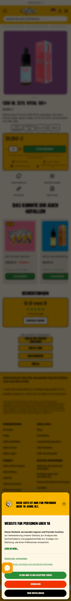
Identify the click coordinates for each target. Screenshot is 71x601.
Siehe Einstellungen (35, 593)
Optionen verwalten (15, 558)
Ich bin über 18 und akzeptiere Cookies (35, 575)
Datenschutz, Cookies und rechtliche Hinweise (28, 564)
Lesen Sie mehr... (11, 549)
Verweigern (36, 584)
